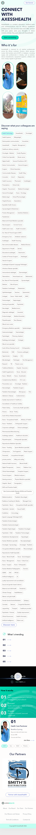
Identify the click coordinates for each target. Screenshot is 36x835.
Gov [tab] (11, 746)
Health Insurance (7, 181)
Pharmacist (18, 181)
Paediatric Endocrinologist (9, 521)
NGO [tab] (17, 746)
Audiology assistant (7, 436)
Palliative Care (27, 467)
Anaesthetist (19, 133)
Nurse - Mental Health (8, 557)
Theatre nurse (19, 364)
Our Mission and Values (12, 814)
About (5, 808)
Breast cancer (21, 157)
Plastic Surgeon (28, 452)
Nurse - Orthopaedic (20, 565)
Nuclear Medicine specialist (9, 541)
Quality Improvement (23, 613)
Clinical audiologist (23, 428)
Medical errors (16, 308)
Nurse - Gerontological (24, 557)
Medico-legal (6, 197)
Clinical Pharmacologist (19, 197)
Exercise (25, 569)
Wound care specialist (8, 344)
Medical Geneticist (19, 316)
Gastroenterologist (7, 332)
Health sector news (7, 229)
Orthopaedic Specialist (20, 440)
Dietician (4, 284)
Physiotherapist (6, 320)
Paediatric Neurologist (21, 497)
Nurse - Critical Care (22, 561)
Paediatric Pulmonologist (22, 533)
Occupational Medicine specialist (11, 549)
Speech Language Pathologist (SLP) (12, 517)
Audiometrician (20, 396)
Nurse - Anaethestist (20, 376)
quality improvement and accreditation (13, 581)
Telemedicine (6, 277)
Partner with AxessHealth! (17, 794)
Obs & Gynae (14, 284)
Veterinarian (21, 253)
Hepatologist (24, 537)
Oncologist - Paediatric (26, 545)
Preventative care (7, 384)
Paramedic (5, 456)
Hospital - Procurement (8, 189)
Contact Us (26, 820)
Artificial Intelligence (8, 577)
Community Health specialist (21, 408)
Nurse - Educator (21, 372)
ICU (22, 356)
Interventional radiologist (9, 273)
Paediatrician (5, 217)
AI (17, 577)
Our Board (12, 808)
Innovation (5, 177)
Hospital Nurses (6, 201)
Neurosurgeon (6, 225)
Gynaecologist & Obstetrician (10, 209)
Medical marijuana (20, 475)
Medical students (7, 497)
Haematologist (20, 332)
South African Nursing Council (10, 348)
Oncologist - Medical (8, 153)
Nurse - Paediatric (7, 424)
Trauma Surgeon (6, 475)
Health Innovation (21, 229)
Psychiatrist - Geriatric (8, 509)
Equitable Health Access (9, 205)
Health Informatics (21, 616)
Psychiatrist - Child (7, 533)
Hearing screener (7, 479)
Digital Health (6, 161)
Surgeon (4, 169)
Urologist (4, 296)
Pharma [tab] (25, 746)
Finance (4, 412)
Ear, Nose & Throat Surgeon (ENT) (11, 233)
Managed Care (27, 501)
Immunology (14, 513)
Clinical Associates (15, 169)
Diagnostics (21, 177)
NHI (10, 573)
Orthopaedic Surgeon (21, 424)
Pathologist (16, 360)
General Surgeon (23, 165)
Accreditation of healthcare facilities (12, 404)
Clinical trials (16, 185)
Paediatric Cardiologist (8, 288)
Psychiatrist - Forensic (8, 613)
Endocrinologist (6, 316)
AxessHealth (5, 145)
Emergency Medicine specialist (11, 328)
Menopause (22, 392)
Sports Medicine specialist (22, 448)
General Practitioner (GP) (20, 161)
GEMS (4, 573)
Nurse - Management (8, 561)
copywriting (5, 609)
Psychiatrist (20, 304)
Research (4, 364)
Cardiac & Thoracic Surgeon (10, 257)
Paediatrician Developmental (10, 537)
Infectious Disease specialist (10, 269)
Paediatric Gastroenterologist (10, 525)
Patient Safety (6, 408)
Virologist (20, 340)
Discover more (9, 624)
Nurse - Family (14, 412)
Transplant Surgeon (23, 471)
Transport (14, 609)
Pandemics (23, 589)
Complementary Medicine (9, 380)
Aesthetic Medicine (23, 213)
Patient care (20, 620)
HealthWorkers (18, 593)
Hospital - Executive (22, 368)
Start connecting (10, 37)
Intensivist (20, 312)
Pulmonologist (6, 300)
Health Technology (7, 133)
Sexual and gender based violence (11, 585)
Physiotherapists (6, 440)
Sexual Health (21, 509)
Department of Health (8, 249)
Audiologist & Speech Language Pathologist (14, 265)
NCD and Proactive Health (9, 487)
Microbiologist (6, 360)
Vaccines (17, 292)
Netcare (13, 605)
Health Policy (22, 173)
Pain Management (28, 360)
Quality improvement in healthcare (11, 400)
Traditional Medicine (8, 368)
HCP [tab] (4, 746)
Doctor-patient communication (10, 141)
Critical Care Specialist (8, 157)
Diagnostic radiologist (8, 312)
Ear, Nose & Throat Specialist (10, 281)
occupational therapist (17, 456)
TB (11, 364)
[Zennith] (17, 773)
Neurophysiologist (26, 541)
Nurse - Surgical (6, 565)
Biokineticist (29, 277)
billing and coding (19, 460)
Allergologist (17, 137)
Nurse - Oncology (21, 193)
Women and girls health (8, 597)
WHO (26, 296)
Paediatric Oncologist (24, 529)
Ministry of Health (26, 420)
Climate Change (6, 593)
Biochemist (5, 352)
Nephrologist (17, 300)
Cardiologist (27, 181)
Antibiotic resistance (20, 237)
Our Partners (29, 808)
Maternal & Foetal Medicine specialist (12, 221)
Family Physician (21, 153)
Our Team (20, 808)
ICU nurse (22, 380)
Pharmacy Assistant (17, 336)
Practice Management (8, 213)
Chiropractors (6, 452)
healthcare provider (25, 609)
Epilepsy (26, 601)
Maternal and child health (9, 589)
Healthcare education (22, 436)
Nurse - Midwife (6, 376)
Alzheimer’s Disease (7, 396)
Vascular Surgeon (7, 261)
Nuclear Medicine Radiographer (11, 569)
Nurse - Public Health (16, 296)
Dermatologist (23, 273)
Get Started (29, 3)
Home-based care (18, 277)
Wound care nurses (7, 324)
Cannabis (4, 605)
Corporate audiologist (8, 428)
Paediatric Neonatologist (9, 392)
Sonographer (18, 483)
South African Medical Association (11, 416)
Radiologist (24, 257)
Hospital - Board (6, 483)
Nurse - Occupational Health (10, 420)
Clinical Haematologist (8, 471)
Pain (30, 392)
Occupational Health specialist (24, 505)
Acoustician (25, 141)
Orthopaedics (26, 348)
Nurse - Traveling (7, 448)
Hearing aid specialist (8, 304)
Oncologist (29, 133)
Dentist (20, 249)
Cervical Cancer (18, 225)
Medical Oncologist (23, 189)
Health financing (16, 241)
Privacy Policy (27, 814)
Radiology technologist (8, 340)
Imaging (15, 356)
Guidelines (5, 513)
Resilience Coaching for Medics (11, 501)
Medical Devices (25, 245)
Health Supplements (8, 372)
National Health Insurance (9, 463)
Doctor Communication (8, 165)
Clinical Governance (7, 616)
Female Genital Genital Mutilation (11, 601)
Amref (13, 177)
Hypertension (6, 356)
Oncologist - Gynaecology (9, 545)
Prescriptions (5, 185)
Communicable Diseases (9, 173)
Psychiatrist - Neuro (7, 505)
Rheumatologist (28, 549)
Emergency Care (7, 237)
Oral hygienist (17, 452)
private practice (6, 460)
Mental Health (23, 463)
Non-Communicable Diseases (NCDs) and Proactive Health (17, 492)
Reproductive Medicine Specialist (11, 444)
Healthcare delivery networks (10, 149)
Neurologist (5, 308)
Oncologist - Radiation (21, 384)
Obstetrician (21, 288)
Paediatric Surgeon (18, 388)
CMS (13, 352)
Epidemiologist (27, 328)
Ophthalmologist (7, 292)
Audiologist (5, 241)
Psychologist (5, 336)
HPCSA (16, 573)
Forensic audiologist (22, 352)
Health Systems (6, 137)
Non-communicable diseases (10, 245)
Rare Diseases (17, 320)
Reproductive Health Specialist (10, 553)
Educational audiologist (8, 253)
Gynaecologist (25, 281)
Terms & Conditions (12, 820)
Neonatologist (6, 388)
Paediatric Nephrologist (8, 529)
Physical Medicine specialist (22, 479)
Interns (18, 467)
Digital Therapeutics (7, 467)
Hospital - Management (18, 145)
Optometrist (26, 292)
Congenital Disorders (24, 605)
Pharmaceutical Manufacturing (10, 432)
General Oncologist (7, 193)
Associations (17, 201)
